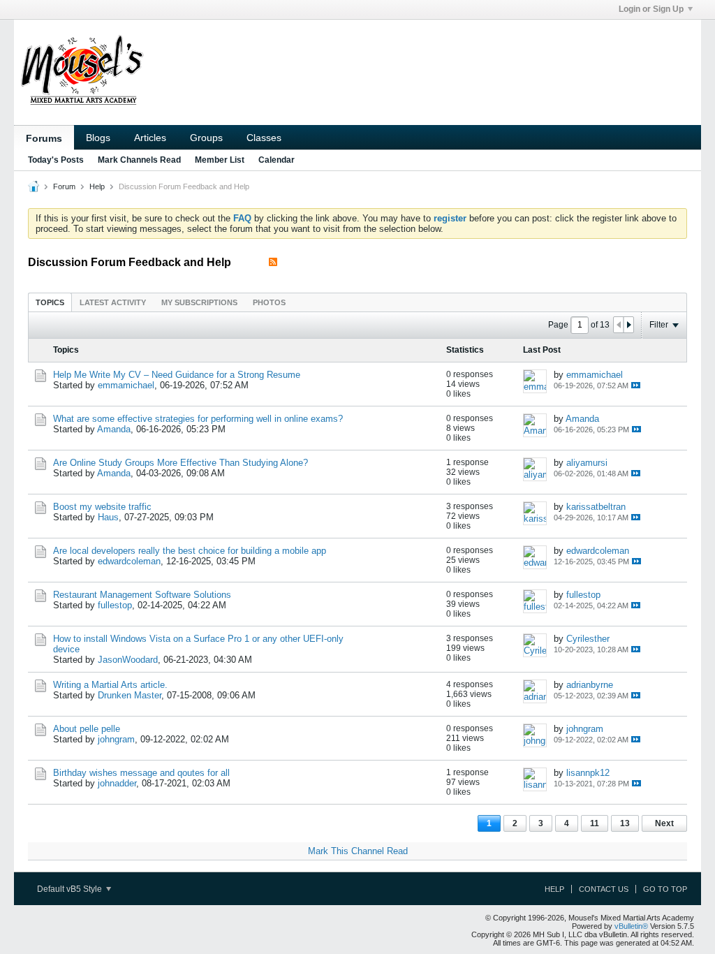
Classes (263, 137)
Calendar (276, 160)
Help (97, 186)
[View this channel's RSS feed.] (273, 262)
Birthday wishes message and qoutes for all (141, 773)
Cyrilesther (588, 638)
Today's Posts (56, 160)
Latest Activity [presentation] (113, 302)
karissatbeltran (596, 506)
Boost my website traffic (102, 506)
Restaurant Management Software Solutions (142, 594)
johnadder (117, 783)
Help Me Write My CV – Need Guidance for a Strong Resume (176, 374)
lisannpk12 (588, 773)
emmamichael (126, 385)
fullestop (115, 605)
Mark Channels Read (139, 160)
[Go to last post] (635, 385)
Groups (206, 137)
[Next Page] (628, 324)
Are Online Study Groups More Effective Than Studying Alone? (180, 462)
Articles (150, 137)
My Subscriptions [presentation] (199, 302)
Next (664, 823)
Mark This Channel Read (358, 851)
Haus (108, 517)
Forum (64, 186)
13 (625, 823)
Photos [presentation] (269, 302)
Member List (219, 160)
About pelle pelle (86, 729)
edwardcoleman (129, 561)
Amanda (114, 429)
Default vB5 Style (70, 889)
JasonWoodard (128, 659)
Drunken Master (129, 695)
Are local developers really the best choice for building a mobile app (189, 550)
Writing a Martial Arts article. (110, 685)
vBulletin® (631, 926)
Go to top (665, 889)
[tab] (50, 302)
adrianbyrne (589, 685)
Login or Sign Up (651, 9)
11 (594, 823)
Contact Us (603, 889)
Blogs (98, 137)
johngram (116, 739)
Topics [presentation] (50, 302)
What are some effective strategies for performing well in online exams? (198, 418)
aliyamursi (586, 462)
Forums (44, 138)
